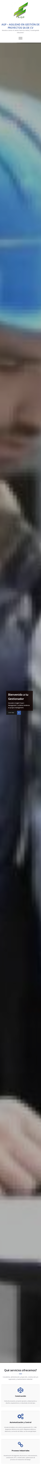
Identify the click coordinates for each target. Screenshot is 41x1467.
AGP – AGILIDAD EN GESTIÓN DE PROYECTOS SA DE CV (21, 26)
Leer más (11, 712)
